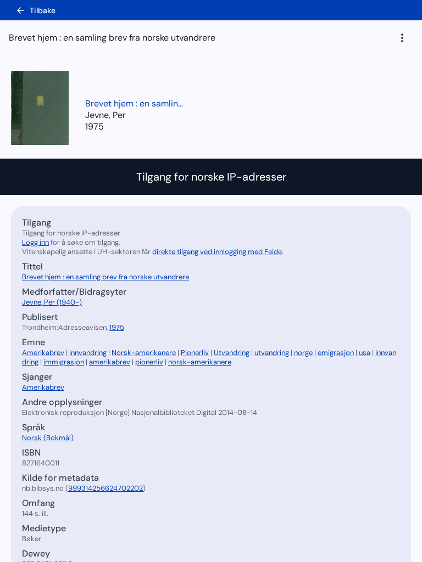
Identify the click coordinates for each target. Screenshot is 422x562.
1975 (94, 126)
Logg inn (35, 242)
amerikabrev (109, 362)
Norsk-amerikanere (144, 352)
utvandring (271, 352)
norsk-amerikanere (199, 362)
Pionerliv (195, 352)
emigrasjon (336, 352)
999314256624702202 (105, 488)
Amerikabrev (43, 352)
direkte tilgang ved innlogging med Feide (217, 251)
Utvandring (231, 352)
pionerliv (149, 362)
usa (364, 352)
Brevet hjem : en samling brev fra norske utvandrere (134, 103)
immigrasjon (63, 362)
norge (303, 352)
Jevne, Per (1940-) (52, 302)
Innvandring (88, 352)
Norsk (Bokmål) (48, 437)
